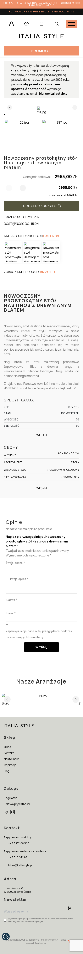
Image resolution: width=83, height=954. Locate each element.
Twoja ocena (15, 563)
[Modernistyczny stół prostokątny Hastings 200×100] (13, 252)
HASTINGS (51, 236)
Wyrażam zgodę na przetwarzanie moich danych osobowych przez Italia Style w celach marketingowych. (40, 920)
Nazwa (11, 600)
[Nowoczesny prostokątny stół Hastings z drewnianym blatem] (51, 252)
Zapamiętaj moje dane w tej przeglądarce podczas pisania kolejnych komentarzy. (39, 634)
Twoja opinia (19, 579)
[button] (41, 50)
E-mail (11, 613)
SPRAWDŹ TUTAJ (63, 11)
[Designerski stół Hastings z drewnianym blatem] (32, 252)
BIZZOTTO (48, 272)
